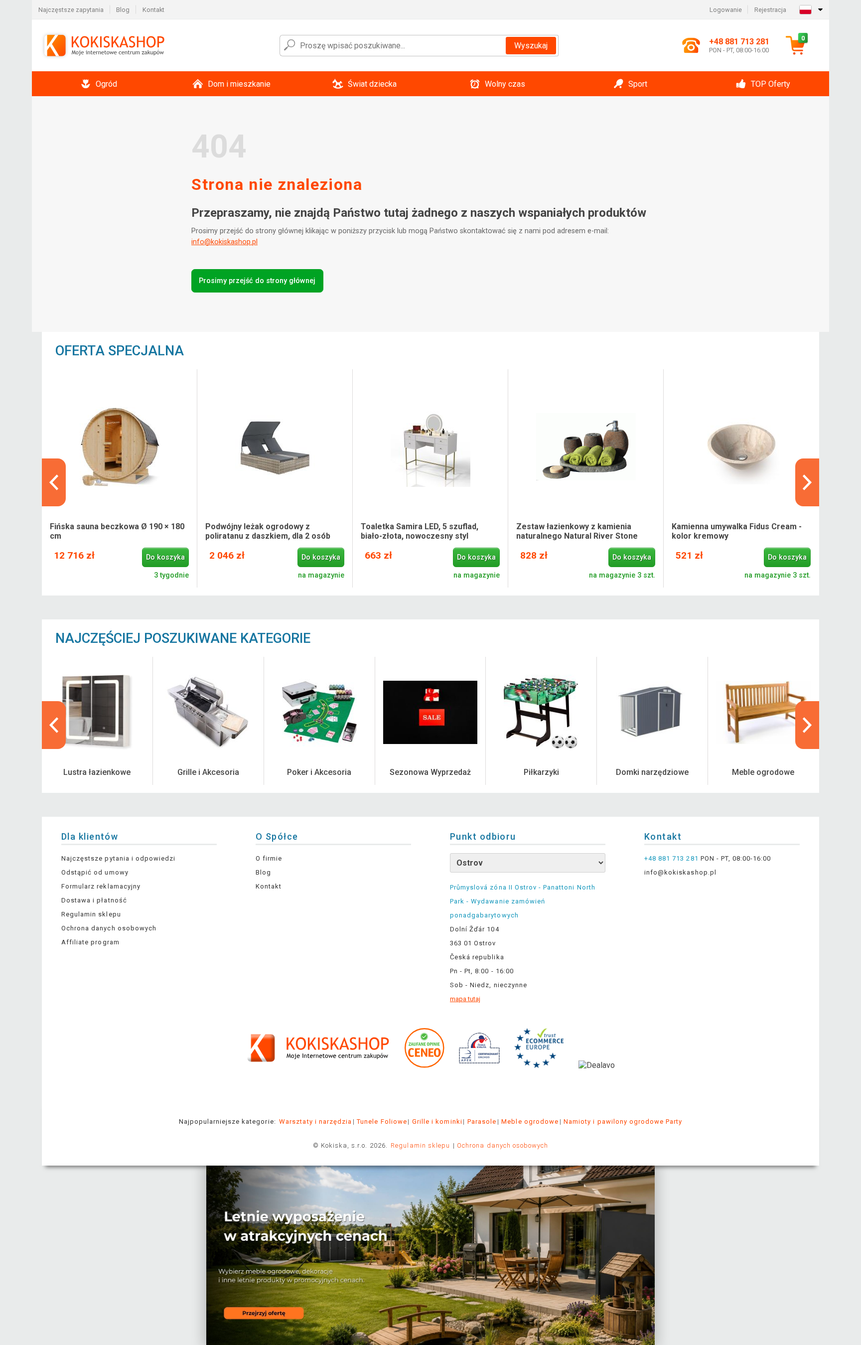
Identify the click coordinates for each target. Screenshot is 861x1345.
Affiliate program (90, 942)
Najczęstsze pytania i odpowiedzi (118, 858)
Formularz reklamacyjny (101, 886)
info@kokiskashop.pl (224, 242)
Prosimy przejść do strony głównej (257, 281)
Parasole (481, 1121)
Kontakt (153, 9)
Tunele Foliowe (382, 1121)
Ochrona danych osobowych (108, 928)
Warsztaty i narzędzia (315, 1121)
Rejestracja (770, 9)
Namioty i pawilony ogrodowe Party (623, 1121)
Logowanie (726, 9)
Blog (123, 9)
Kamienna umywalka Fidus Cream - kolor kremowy (737, 531)
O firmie (269, 858)
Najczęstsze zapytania (71, 9)
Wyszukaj (531, 45)
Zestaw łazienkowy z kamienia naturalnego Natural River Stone (577, 531)
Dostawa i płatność (94, 900)
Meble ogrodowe (530, 1121)
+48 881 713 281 (671, 858)
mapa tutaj (465, 999)
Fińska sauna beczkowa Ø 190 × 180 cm (117, 531)
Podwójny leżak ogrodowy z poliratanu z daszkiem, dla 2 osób (267, 531)
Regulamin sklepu (91, 914)
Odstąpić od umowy (95, 872)
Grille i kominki (437, 1121)
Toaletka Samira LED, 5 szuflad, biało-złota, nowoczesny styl (419, 531)
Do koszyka (165, 557)
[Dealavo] (596, 1080)
